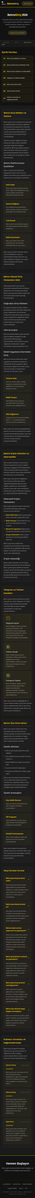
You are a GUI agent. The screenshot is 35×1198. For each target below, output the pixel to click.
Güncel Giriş (16, 1184)
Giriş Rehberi (7, 1184)
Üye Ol (21, 1188)
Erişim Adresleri (27, 1184)
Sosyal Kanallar (12, 1188)
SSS (26, 1188)
